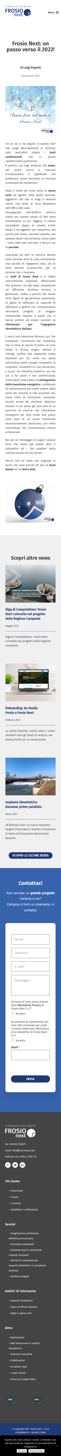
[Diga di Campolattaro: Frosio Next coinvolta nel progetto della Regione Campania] (30, 584)
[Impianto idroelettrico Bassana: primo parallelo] (30, 776)
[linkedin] (22, 1165)
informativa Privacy (29, 1005)
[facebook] (8, 1165)
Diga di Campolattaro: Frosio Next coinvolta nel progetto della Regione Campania (25, 614)
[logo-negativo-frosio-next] (20, 1126)
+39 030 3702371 (17, 1144)
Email (15, 1047)
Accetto (20, 1013)
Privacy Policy (36, 1451)
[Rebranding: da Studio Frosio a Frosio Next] (30, 682)
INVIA (30, 1079)
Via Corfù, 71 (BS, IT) (26, 1156)
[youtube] (15, 1165)
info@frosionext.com (23, 1150)
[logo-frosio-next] (18, 7)
